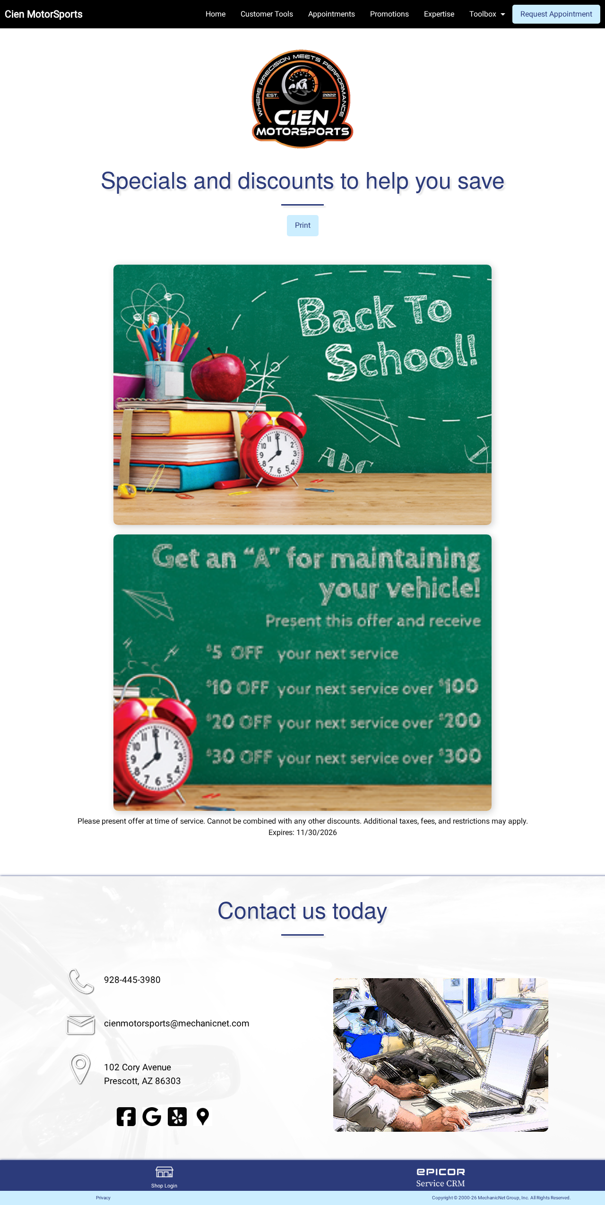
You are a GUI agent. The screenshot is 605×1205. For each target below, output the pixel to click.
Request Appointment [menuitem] (556, 13)
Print (303, 225)
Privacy (103, 1197)
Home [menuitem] (215, 13)
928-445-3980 (132, 979)
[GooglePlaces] (203, 1115)
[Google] (152, 1115)
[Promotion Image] (302, 394)
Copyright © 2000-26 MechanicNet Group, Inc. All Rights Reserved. (501, 1197)
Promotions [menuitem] (389, 13)
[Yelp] (177, 1115)
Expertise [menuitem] (439, 13)
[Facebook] (126, 1115)
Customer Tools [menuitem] (267, 13)
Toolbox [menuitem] (482, 13)
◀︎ (322, 1055)
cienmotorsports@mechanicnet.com (177, 1023)
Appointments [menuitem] (331, 13)
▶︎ (559, 1055)
